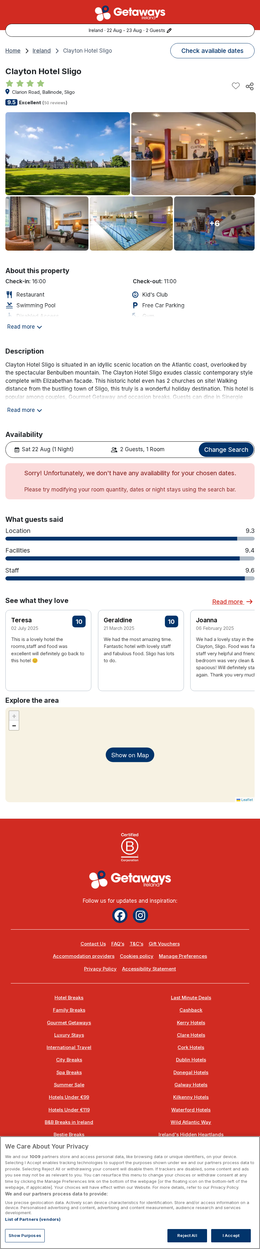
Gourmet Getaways (69, 1023)
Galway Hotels (190, 1085)
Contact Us (93, 944)
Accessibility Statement (149, 969)
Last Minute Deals (191, 998)
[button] (245, 642)
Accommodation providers (83, 956)
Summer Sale (69, 1085)
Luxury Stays (69, 1035)
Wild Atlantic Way (191, 1122)
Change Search (226, 449)
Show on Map (130, 754)
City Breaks (69, 1060)
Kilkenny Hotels (191, 1097)
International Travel (69, 1047)
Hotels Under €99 (69, 1097)
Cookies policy (136, 956)
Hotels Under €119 (69, 1110)
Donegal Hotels (190, 1072)
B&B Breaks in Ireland (69, 1122)
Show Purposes (25, 1235)
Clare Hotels (191, 1035)
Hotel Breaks (69, 998)
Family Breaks (69, 1010)
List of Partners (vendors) (33, 1219)
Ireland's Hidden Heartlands (191, 1134)
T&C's (136, 944)
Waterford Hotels (191, 1110)
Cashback (190, 1010)
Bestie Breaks (69, 1134)
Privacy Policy (100, 969)
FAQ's (117, 944)
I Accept (231, 1235)
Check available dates (212, 50)
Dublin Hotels (191, 1060)
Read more (228, 601)
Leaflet (246, 799)
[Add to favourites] (236, 86)
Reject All (187, 1235)
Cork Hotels (191, 1047)
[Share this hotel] (249, 86)
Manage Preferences (183, 956)
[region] (130, 1192)
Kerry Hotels (191, 1023)
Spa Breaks (69, 1072)
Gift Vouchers (164, 944)
